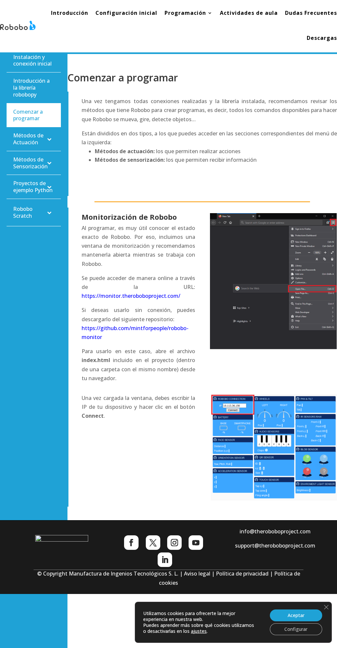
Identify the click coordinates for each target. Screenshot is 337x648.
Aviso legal (197, 573)
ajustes (199, 631)
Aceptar (296, 615)
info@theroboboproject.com (275, 531)
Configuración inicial (126, 12)
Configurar (295, 629)
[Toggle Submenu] (49, 139)
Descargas (322, 38)
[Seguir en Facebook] (131, 542)
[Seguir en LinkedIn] (165, 559)
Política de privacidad (242, 573)
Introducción (69, 12)
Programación (185, 12)
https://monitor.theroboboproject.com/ (131, 295)
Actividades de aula (249, 12)
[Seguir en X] (153, 542)
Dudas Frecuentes (311, 12)
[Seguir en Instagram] (174, 542)
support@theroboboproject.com (275, 545)
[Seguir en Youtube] (196, 542)
